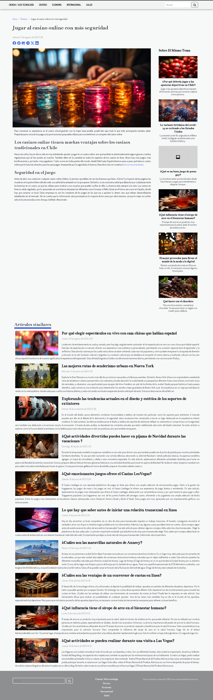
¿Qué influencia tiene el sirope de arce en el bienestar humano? (114, 608)
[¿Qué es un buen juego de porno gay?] (178, 157)
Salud (89, 4)
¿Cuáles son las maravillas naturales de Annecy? (102, 542)
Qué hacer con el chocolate (178, 301)
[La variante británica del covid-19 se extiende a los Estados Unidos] (178, 110)
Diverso (43, 4)
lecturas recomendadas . (133, 164)
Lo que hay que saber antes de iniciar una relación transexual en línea (119, 510)
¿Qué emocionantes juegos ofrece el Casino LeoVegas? (107, 473)
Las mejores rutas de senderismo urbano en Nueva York (108, 366)
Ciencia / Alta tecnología (21, 4)
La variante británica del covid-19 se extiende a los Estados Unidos (178, 128)
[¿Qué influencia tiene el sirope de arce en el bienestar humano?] (178, 200)
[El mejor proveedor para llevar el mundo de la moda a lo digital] (178, 244)
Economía (57, 4)
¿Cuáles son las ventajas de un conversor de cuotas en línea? (112, 575)
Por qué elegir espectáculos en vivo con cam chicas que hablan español (119, 333)
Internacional (74, 4)
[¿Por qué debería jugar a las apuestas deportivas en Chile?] (178, 67)
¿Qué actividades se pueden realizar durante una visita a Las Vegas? (118, 640)
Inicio (15, 19)
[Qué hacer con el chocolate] (178, 287)
